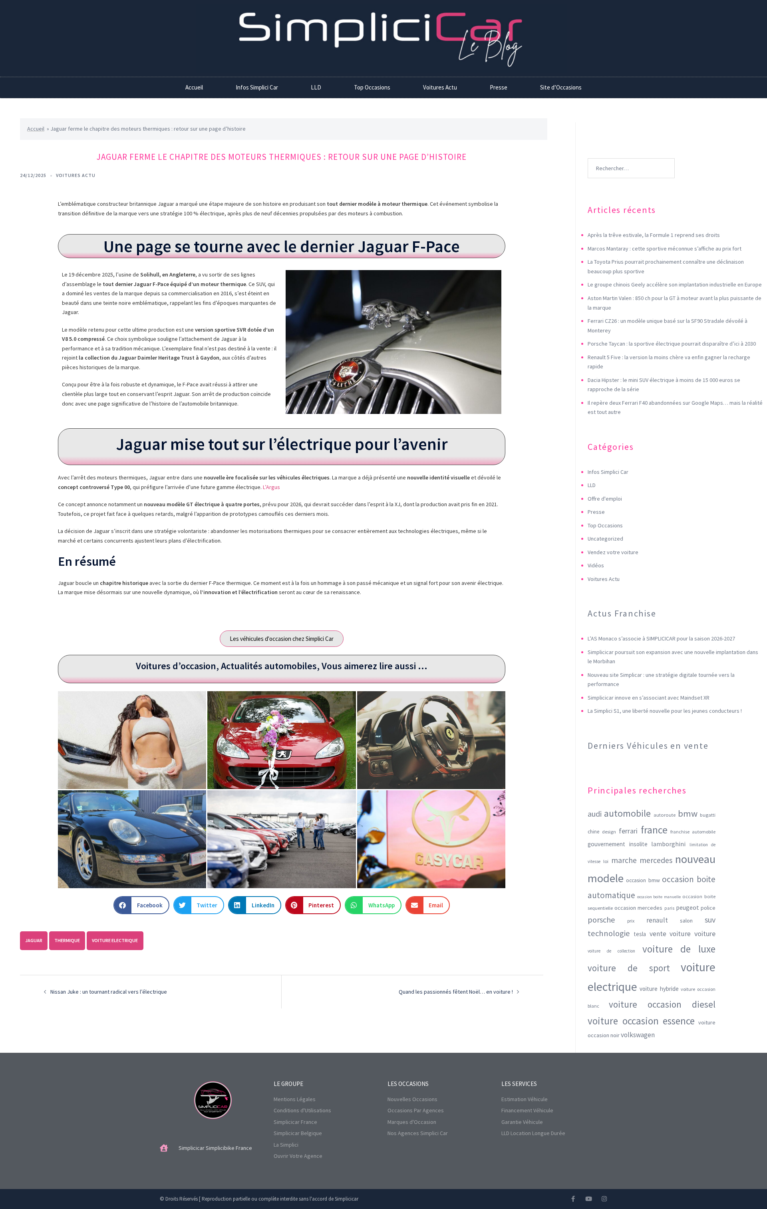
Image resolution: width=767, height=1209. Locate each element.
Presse (498, 87)
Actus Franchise (622, 613)
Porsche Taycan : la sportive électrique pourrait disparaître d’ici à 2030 (672, 343)
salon (686, 920)
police (708, 907)
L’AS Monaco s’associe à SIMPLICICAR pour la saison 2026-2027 (661, 638)
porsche (601, 920)
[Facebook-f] (573, 1199)
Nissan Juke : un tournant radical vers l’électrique (108, 991)
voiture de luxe (678, 949)
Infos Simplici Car (257, 87)
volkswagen (638, 1034)
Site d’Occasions (561, 87)
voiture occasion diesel (662, 1004)
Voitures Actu (440, 87)
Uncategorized (605, 538)
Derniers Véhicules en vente (648, 745)
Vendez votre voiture (613, 552)
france (654, 829)
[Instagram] (604, 1199)
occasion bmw (643, 880)
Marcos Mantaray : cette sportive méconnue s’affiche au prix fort (664, 248)
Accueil (194, 87)
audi (595, 814)
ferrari (628, 830)
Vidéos (596, 565)
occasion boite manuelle (659, 896)
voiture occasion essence (641, 1020)
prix (630, 921)
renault (657, 920)
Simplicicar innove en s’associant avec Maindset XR (648, 697)
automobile (627, 813)
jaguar (33, 940)
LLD (316, 87)
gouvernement (606, 844)
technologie (609, 933)
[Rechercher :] (631, 156)
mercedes (656, 860)
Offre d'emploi (605, 498)
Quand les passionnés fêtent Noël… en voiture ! (456, 991)
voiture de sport (629, 968)
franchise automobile (692, 832)
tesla (640, 934)
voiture (704, 933)
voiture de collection (611, 951)
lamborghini (668, 844)
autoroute (665, 815)
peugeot (687, 907)
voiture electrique (115, 940)
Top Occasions (372, 87)
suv (710, 920)
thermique (67, 940)
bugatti (707, 815)
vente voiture (670, 933)
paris (669, 908)
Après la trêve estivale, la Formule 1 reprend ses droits (654, 235)
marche (624, 860)
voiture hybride (659, 988)
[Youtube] (589, 1199)
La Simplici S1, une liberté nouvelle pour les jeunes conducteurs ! (665, 710)
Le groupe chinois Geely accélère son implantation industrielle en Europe (675, 284)
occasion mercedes (638, 907)
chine (593, 831)
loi (605, 861)
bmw (687, 813)
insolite (638, 844)
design (609, 832)
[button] (141, 905)
